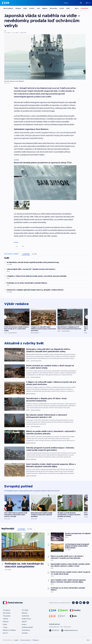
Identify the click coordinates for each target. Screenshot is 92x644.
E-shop (5, 627)
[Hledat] (81, 3)
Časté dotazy (26, 630)
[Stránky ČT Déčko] (52, 616)
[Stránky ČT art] (61, 616)
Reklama (24, 613)
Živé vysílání (6, 613)
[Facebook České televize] (76, 602)
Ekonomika (53, 8)
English (16, 640)
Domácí (31, 8)
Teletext (5, 619)
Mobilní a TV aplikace (9, 630)
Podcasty (6, 621)
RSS (88, 640)
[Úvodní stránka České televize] (13, 602)
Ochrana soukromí (25, 640)
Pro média (25, 610)
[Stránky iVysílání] (75, 610)
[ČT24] (5, 3)
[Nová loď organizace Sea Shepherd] (45, 57)
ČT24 (23, 246)
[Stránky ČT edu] (73, 616)
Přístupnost (35, 640)
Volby (25, 8)
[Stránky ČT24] (52, 610)
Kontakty (25, 633)
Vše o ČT (5, 633)
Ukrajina (18, 8)
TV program (6, 610)
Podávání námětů (27, 627)
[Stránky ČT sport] (63, 610)
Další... (68, 8)
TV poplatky (6, 616)
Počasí (62, 8)
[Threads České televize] (87, 602)
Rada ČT (24, 621)
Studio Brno (25, 616)
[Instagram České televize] (73, 602)
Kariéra (24, 624)
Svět (38, 8)
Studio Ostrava (26, 619)
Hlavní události (8, 8)
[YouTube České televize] (80, 602)
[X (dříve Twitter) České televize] (84, 602)
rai (5, 31)
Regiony (44, 8)
